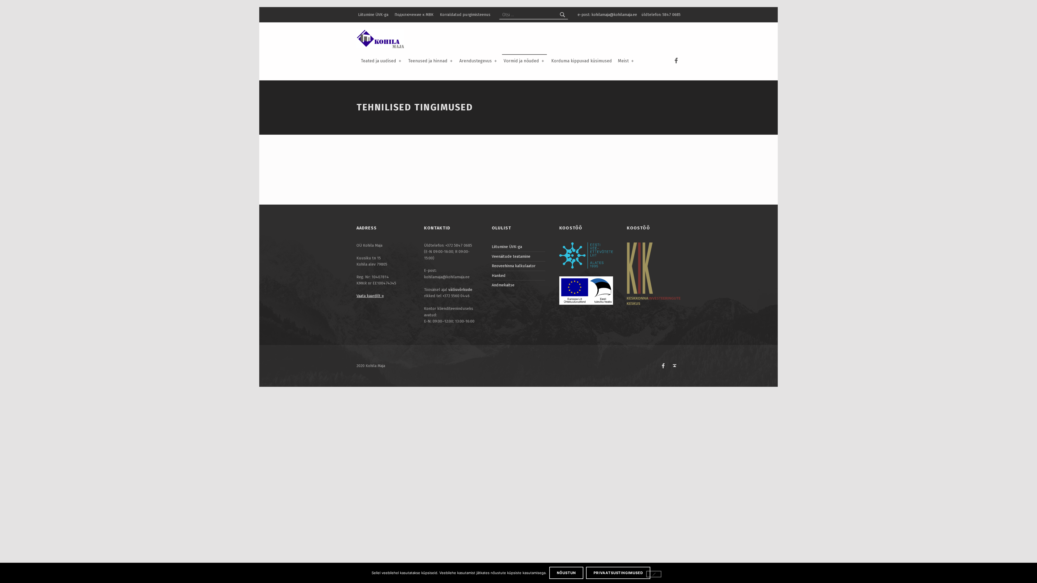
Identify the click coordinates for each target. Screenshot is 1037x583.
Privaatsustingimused (618, 573)
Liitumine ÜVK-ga (373, 14)
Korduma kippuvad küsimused (581, 60)
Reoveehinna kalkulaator (514, 265)
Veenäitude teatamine (511, 256)
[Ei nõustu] (653, 574)
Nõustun (566, 573)
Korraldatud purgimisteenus (465, 14)
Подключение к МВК (414, 14)
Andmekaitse (503, 285)
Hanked (499, 275)
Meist (623, 60)
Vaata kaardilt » (370, 295)
